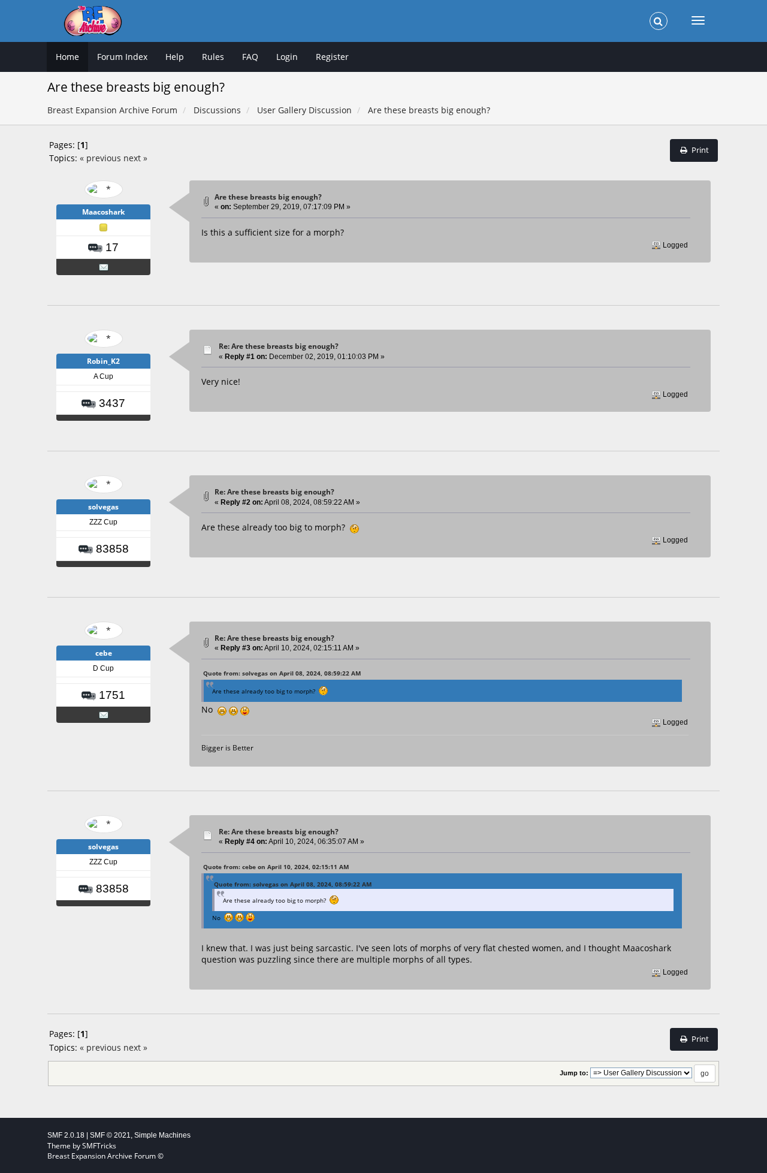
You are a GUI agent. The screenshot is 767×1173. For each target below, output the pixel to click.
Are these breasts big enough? (268, 196)
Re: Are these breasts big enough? (279, 346)
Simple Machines (162, 1135)
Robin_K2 (103, 361)
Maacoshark (103, 212)
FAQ (250, 56)
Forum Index (122, 56)
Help (174, 56)
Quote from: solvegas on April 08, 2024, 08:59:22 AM (282, 673)
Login (287, 56)
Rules (213, 56)
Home (67, 56)
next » (135, 158)
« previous (100, 158)
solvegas (103, 507)
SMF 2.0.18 (65, 1135)
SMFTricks (99, 1146)
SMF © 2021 (110, 1135)
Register (332, 56)
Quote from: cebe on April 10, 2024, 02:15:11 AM (276, 867)
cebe (103, 653)
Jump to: (574, 1072)
